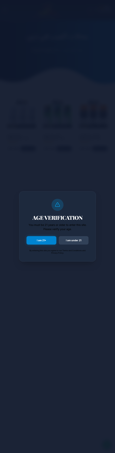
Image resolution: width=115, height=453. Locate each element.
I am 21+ (41, 240)
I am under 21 (73, 240)
